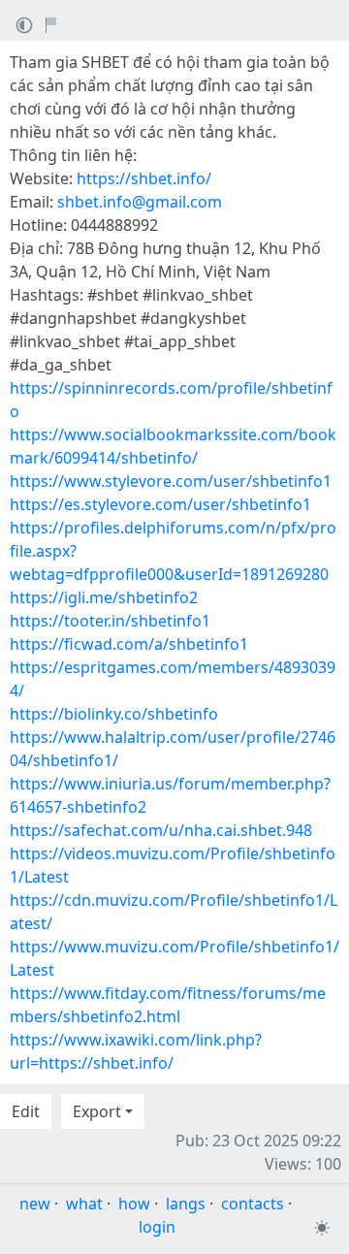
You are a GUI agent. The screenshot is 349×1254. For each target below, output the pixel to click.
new (34, 1203)
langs (186, 1203)
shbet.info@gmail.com (139, 201)
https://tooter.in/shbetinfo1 (110, 620)
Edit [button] (26, 1111)
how (134, 1203)
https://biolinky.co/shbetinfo (114, 713)
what (84, 1203)
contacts (252, 1203)
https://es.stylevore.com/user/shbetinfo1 (160, 504)
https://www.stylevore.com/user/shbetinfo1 (171, 481)
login (157, 1227)
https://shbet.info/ (144, 178)
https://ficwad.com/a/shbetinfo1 (129, 644)
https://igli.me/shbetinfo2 (104, 597)
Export (97, 1111)
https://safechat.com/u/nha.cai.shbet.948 (161, 830)
